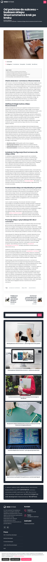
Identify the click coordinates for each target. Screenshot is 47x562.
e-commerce (23, 489)
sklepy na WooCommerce (15, 213)
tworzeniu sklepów (29, 181)
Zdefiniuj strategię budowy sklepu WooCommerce (17, 72)
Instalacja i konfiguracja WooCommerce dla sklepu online (18, 74)
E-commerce (16, 64)
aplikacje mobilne (16, 487)
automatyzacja (33, 487)
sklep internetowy (32, 492)
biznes (15, 490)
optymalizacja (8, 492)
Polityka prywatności (29, 523)
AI (5, 487)
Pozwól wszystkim (26, 559)
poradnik (14, 492)
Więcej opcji (5, 559)
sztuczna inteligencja (31, 494)
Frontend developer (8, 541)
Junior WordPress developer (10, 545)
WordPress (34, 64)
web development (11, 497)
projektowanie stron (21, 492)
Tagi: (6, 287)
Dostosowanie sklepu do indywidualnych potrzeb (17, 75)
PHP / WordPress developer (10, 535)
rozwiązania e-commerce (32, 251)
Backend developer (8, 538)
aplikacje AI (9, 487)
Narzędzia (22, 64)
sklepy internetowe (9, 494)
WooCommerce (32, 287)
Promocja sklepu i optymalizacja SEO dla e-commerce (18, 76)
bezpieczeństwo (9, 490)
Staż (5, 548)
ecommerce (32, 490)
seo (27, 492)
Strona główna (8, 20)
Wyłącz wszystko (15, 559)
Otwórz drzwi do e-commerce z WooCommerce (16, 71)
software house (19, 494)
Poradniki (28, 64)
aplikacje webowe (24, 487)
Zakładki (27, 521)
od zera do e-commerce (14, 287)
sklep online (24, 287)
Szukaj (39, 315)
